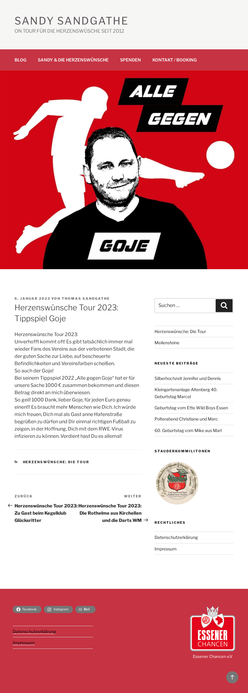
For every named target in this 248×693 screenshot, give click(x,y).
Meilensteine (167, 342)
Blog (20, 59)
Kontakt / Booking (174, 59)
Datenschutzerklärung (176, 537)
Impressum (166, 548)
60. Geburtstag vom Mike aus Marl (188, 430)
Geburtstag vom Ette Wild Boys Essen (191, 407)
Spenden (130, 59)
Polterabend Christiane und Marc (186, 418)
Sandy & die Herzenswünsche (73, 59)
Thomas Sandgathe (86, 298)
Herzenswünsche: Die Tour (56, 462)
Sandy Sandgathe (72, 21)
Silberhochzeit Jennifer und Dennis (188, 378)
